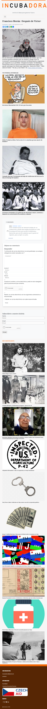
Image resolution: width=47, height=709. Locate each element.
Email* (5, 272)
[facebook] (3, 702)
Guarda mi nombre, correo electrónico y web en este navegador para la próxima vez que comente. (23, 282)
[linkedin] (8, 702)
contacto (4, 676)
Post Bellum (5, 683)
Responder (11, 238)
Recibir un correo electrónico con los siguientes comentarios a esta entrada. (22, 295)
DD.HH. (10, 24)
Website (6, 275)
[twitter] (5, 702)
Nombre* (6, 268)
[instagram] (7, 702)
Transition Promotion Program (9, 686)
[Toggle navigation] (5, 16)
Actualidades (5, 24)
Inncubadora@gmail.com (8, 673)
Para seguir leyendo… (35, 68)
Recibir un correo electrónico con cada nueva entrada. (21, 299)
